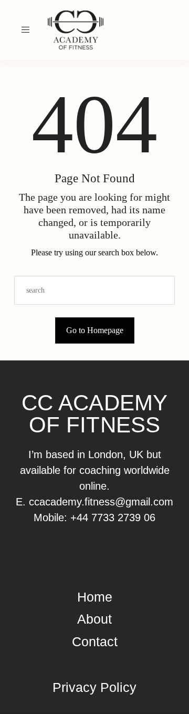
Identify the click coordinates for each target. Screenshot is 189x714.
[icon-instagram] (160, 30)
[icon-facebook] (172, 30)
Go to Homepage (94, 330)
